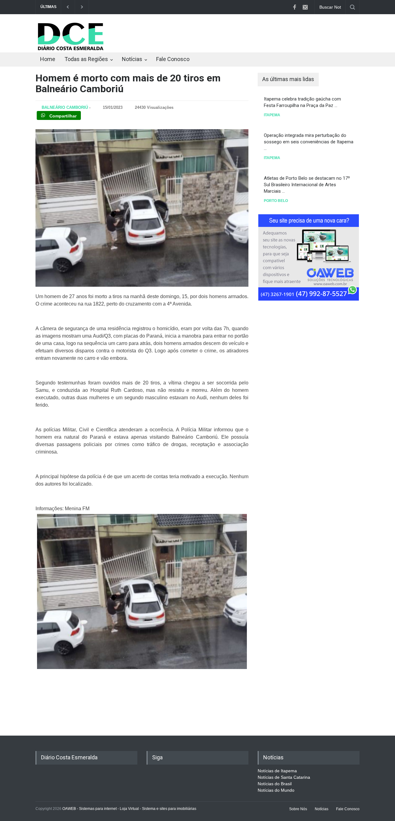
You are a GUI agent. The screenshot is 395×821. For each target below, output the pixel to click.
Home (47, 59)
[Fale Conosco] (305, 7)
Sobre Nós (298, 809)
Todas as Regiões (86, 59)
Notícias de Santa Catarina (284, 777)
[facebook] (294, 7)
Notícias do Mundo (276, 790)
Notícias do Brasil (275, 783)
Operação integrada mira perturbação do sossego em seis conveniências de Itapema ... (308, 142)
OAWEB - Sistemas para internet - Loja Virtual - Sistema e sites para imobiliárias (129, 809)
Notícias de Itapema (277, 770)
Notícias (132, 59)
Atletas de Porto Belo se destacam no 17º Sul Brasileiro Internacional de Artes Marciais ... (307, 184)
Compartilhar (62, 115)
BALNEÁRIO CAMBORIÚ (65, 107)
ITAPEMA (272, 115)
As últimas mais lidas (288, 79)
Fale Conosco (172, 59)
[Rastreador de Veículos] (309, 256)
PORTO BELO (276, 201)
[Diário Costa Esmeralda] (70, 50)
